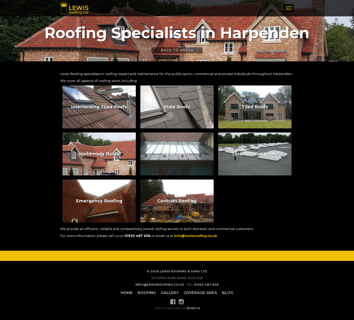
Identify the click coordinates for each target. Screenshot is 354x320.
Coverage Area (200, 293)
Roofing (147, 293)
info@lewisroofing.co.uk (195, 236)
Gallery (170, 293)
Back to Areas (177, 50)
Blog (227, 293)
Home (127, 293)
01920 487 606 (206, 284)
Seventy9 (193, 308)
